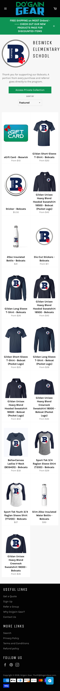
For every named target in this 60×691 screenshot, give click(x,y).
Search (7, 633)
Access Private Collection (30, 89)
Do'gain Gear (26, 675)
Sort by (30, 96)
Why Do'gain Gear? (14, 611)
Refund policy (11, 648)
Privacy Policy (11, 638)
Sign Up (7, 601)
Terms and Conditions (16, 643)
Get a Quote (10, 596)
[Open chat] (50, 681)
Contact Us (9, 616)
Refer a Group (11, 606)
